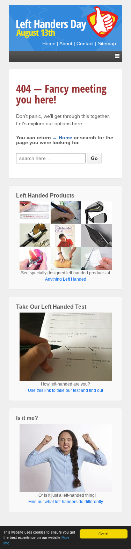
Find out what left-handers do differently (65, 501)
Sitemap (107, 43)
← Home (62, 137)
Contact (85, 43)
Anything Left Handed (65, 279)
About (65, 43)
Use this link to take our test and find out (65, 390)
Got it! (103, 533)
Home (49, 43)
